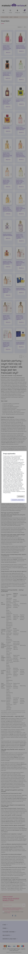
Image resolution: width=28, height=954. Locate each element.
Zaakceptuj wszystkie (17, 500)
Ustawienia (20, 496)
